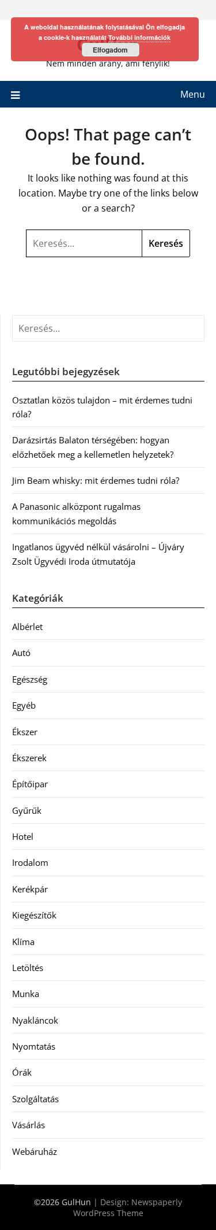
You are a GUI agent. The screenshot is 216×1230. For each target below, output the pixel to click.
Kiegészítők (34, 915)
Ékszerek (29, 758)
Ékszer (24, 732)
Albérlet (27, 626)
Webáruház (34, 1151)
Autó (21, 652)
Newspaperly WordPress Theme (128, 1207)
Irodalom (30, 862)
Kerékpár (30, 889)
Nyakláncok (35, 1020)
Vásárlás (28, 1125)
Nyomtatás (33, 1046)
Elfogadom (110, 50)
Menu (192, 94)
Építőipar (30, 784)
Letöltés (27, 967)
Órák (22, 1072)
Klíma (23, 941)
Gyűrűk (26, 810)
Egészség (29, 679)
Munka (25, 993)
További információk (139, 37)
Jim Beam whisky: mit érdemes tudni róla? (95, 480)
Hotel (22, 836)
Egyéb (24, 705)
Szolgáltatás (35, 1099)
